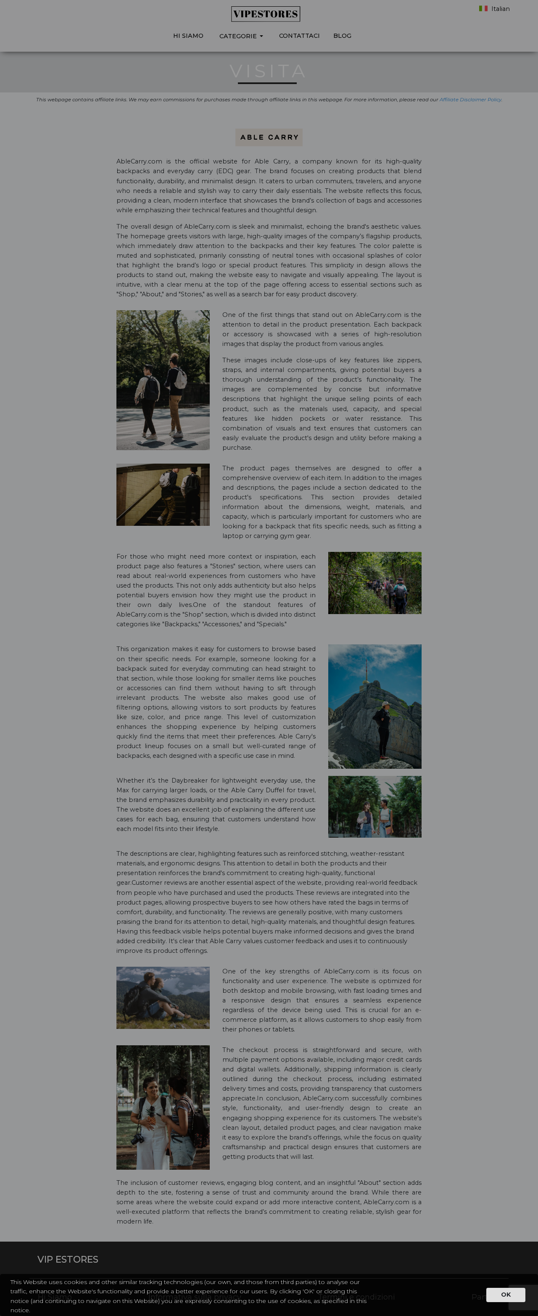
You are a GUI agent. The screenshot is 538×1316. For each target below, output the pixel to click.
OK (506, 1294)
